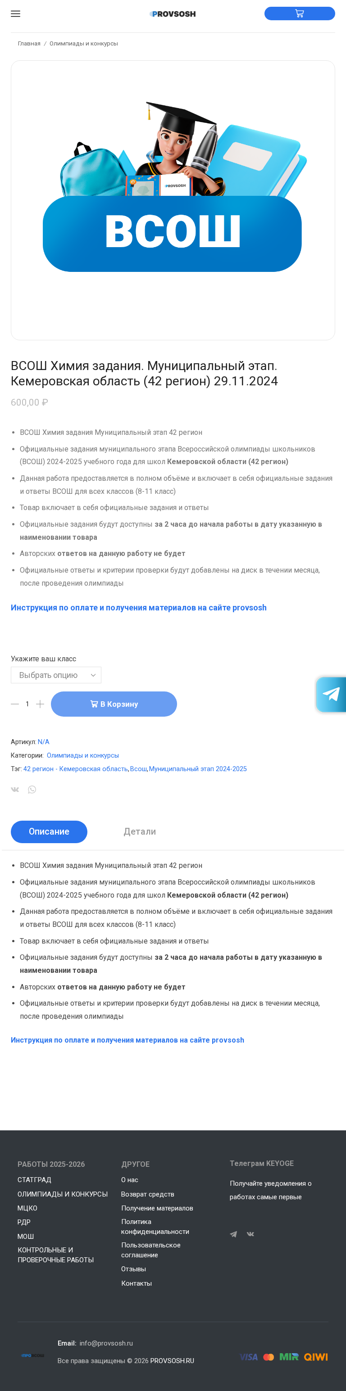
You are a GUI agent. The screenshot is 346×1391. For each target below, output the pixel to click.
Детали (139, 831)
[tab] (49, 832)
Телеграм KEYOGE (262, 1163)
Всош (138, 769)
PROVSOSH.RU (172, 1361)
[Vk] (250, 1234)
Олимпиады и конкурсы (84, 43)
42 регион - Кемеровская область (75, 769)
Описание (49, 831)
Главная (29, 43)
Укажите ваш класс (43, 659)
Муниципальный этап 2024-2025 (198, 769)
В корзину (119, 704)
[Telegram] (233, 1234)
